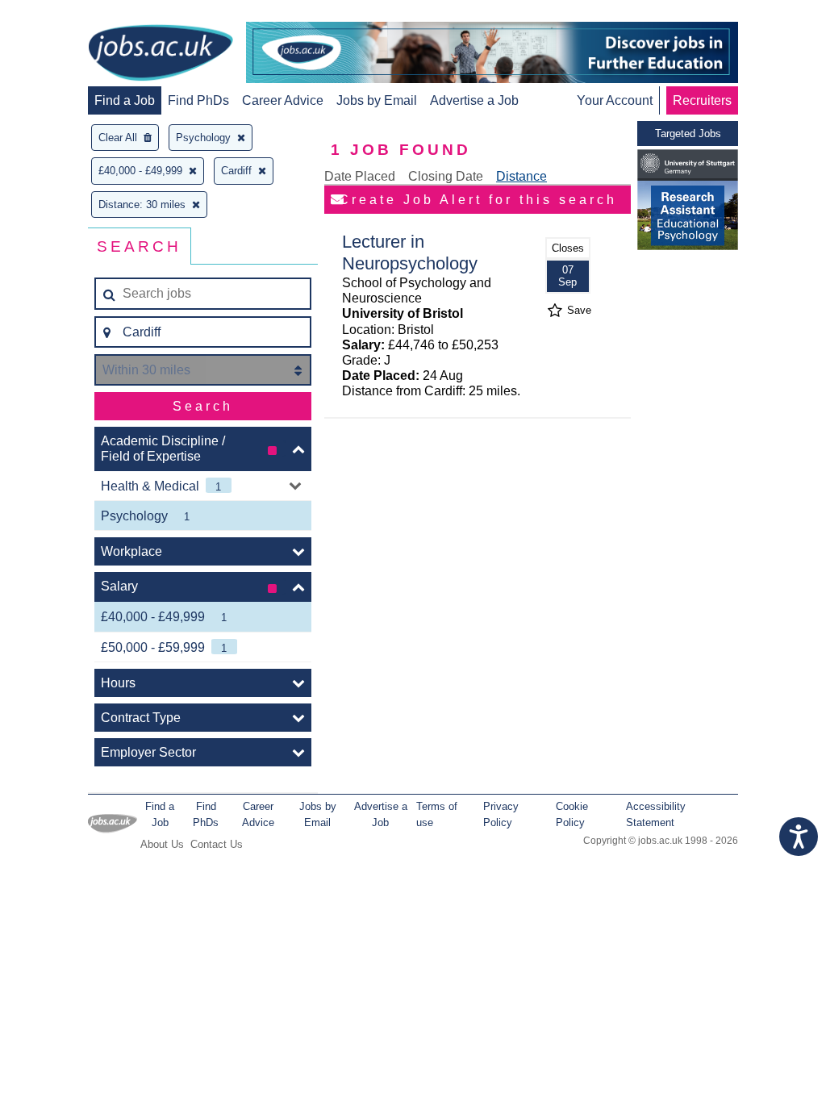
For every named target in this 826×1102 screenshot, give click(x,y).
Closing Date (445, 176)
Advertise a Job (474, 100)
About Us (162, 844)
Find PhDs (198, 100)
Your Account (615, 100)
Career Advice (282, 100)
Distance (521, 176)
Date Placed (359, 176)
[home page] (160, 54)
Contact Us (216, 844)
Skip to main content (64, 14)
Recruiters (702, 100)
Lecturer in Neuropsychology (410, 252)
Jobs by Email (376, 100)
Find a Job (124, 100)
